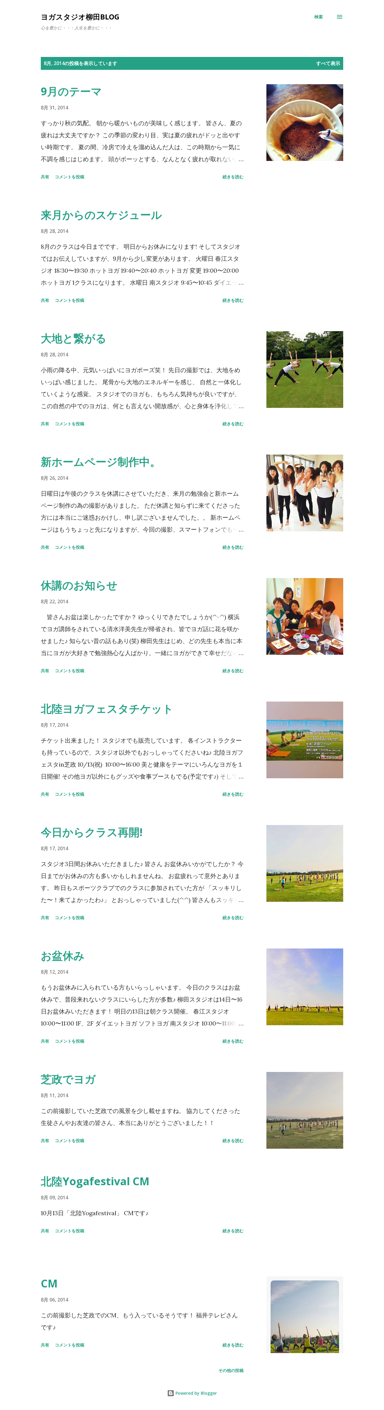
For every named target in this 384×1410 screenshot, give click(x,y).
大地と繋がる (73, 338)
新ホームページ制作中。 (101, 461)
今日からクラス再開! (91, 832)
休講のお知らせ (79, 585)
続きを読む (233, 177)
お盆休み (63, 955)
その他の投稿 (231, 1370)
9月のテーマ (71, 91)
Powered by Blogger (195, 1393)
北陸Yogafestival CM (95, 1181)
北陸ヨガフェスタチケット (107, 708)
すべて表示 (328, 63)
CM (49, 1283)
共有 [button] (45, 177)
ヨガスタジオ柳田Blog (80, 17)
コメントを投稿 (69, 177)
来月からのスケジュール (101, 214)
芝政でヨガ (68, 1079)
